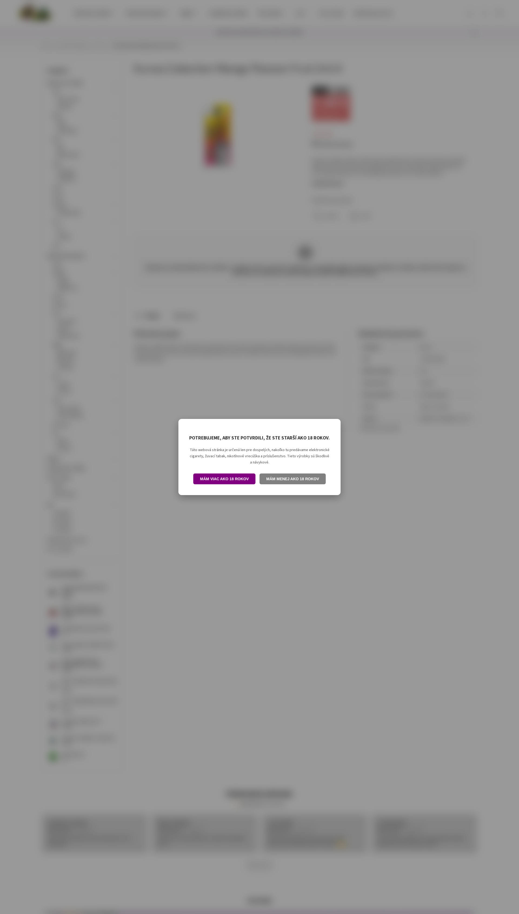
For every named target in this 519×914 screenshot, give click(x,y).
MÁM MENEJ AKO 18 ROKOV (292, 479)
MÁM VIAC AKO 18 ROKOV (224, 479)
